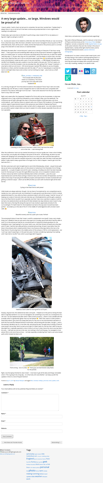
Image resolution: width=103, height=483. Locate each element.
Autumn (39, 454)
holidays (41, 380)
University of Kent (90, 42)
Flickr (48, 459)
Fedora (44, 459)
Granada (35, 380)
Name (3, 414)
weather (38, 476)
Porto (37, 471)
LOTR (31, 467)
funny (33, 462)
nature (34, 467)
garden (40, 462)
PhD (27, 471)
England (30, 458)
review (45, 471)
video (33, 476)
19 (91, 107)
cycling (47, 456)
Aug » (85, 116)
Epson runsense (38, 459)
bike (32, 380)
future (37, 462)
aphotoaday (30, 454)
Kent (37, 464)
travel (50, 380)
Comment (4, 393)
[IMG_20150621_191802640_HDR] (32, 76)
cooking (44, 456)
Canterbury (30, 456)
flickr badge (76, 88)
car (36, 456)
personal (45, 380)
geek (45, 461)
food (27, 462)
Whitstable (44, 476)
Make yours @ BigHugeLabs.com (7, 454)
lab (44, 464)
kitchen (41, 464)
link (48, 464)
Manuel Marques (19, 380)
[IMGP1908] (32, 185)
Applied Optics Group (95, 44)
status (42, 474)
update (54, 380)
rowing (29, 473)
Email (3, 421)
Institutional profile (14, 13)
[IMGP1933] (32, 212)
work (57, 380)
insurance (33, 464)
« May (81, 116)
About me (4, 13)
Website (4, 428)
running (36, 474)
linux (28, 467)
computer (39, 456)
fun (30, 462)
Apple (36, 454)
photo (32, 470)
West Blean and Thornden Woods (12, 442)
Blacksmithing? (56, 442)
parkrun (38, 467)
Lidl (46, 464)
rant (41, 470)
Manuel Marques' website (15, 2)
